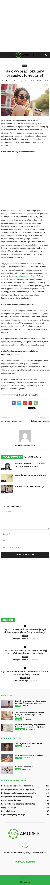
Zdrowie (25, 657)
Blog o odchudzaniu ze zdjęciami (29, 755)
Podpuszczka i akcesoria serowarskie (18, 793)
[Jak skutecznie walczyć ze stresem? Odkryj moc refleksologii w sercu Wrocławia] (7, 715)
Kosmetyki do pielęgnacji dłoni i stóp (18, 804)
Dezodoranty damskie (11, 800)
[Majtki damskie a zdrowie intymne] (7, 478)
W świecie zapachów (24, 767)
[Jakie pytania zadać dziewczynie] (7, 747)
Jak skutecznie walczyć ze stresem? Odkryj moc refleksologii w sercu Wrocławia (30, 715)
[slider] (8, 394)
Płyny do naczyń (9, 807)
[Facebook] (25, 869)
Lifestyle (18, 746)
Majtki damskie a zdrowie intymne (30, 475)
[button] (46, 55)
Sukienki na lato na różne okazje (29, 486)
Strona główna (6, 61)
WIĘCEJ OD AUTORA (33, 457)
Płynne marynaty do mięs (13, 814)
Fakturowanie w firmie (40, 421)
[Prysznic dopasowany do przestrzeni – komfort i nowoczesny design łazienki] (7, 728)
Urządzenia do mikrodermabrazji (16, 796)
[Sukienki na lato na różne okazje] (7, 489)
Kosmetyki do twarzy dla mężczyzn (17, 789)
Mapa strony (25, 878)
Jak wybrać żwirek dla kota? (12, 421)
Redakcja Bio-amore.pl (14, 81)
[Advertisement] (25, 26)
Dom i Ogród (25, 678)
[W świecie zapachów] (7, 770)
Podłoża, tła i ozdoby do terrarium (17, 786)
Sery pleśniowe (8, 811)
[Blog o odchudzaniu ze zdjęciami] (7, 758)
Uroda (25, 635)
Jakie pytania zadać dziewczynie (28, 744)
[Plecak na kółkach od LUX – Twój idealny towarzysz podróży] (7, 466)
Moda (24, 65)
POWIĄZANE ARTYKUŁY (12, 457)
